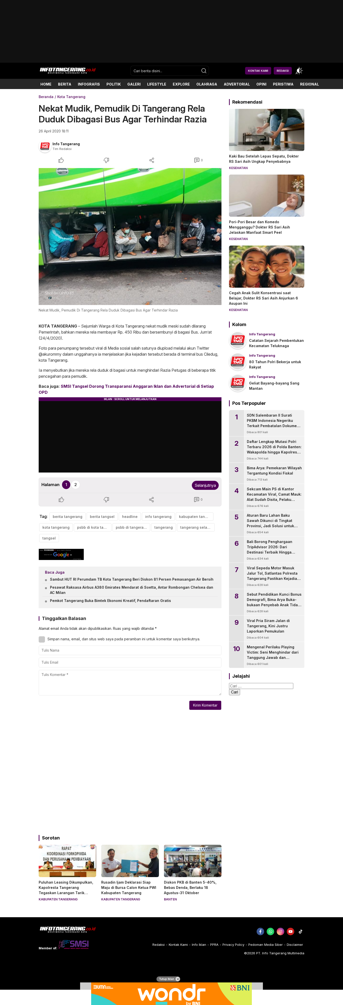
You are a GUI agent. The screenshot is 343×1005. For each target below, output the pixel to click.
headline (130, 516)
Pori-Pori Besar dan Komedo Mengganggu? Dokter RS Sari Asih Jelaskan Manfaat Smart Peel (259, 227)
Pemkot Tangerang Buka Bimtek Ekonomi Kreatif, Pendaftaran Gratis (110, 600)
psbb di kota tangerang (94, 527)
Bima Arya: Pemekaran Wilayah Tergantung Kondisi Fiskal (274, 470)
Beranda (46, 97)
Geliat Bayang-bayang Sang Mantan (274, 386)
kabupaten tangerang (196, 516)
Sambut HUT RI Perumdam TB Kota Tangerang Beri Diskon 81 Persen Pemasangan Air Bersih (131, 579)
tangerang (163, 527)
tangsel (49, 538)
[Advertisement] (171, 61)
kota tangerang (56, 527)
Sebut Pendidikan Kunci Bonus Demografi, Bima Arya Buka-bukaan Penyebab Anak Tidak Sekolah (274, 602)
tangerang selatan (196, 527)
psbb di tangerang (132, 527)
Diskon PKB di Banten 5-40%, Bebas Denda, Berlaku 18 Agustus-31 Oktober (190, 887)
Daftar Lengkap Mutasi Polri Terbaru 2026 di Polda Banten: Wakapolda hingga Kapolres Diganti (274, 449)
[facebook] (260, 931)
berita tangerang (67, 516)
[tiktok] (300, 931)
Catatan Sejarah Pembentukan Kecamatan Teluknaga (276, 343)
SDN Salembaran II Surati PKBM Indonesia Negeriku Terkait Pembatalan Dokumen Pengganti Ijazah (273, 423)
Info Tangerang (66, 144)
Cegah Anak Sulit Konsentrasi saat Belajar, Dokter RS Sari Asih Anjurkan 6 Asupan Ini (263, 298)
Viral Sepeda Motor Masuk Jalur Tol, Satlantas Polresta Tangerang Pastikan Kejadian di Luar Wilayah (273, 576)
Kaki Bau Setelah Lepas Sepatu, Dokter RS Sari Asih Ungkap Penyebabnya (264, 159)
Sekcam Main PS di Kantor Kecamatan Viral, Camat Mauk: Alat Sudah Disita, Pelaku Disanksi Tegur (274, 497)
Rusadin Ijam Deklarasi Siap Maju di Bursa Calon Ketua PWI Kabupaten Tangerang (128, 887)
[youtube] (290, 931)
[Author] (45, 146)
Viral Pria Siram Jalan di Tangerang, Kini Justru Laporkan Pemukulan (268, 626)
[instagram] (280, 931)
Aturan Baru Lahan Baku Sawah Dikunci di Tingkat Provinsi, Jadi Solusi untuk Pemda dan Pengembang (270, 523)
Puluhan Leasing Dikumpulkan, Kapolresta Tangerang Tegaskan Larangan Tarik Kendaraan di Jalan (66, 890)
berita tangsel (102, 516)
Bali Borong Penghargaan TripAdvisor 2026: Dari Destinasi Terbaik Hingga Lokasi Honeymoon (269, 549)
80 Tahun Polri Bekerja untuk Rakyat (275, 364)
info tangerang (158, 516)
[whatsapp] (270, 931)
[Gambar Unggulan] (130, 236)
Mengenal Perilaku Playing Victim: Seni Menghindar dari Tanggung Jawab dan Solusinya (273, 655)
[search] (204, 71)
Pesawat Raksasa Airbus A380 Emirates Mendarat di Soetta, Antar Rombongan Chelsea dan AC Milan (131, 590)
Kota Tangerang (71, 97)
